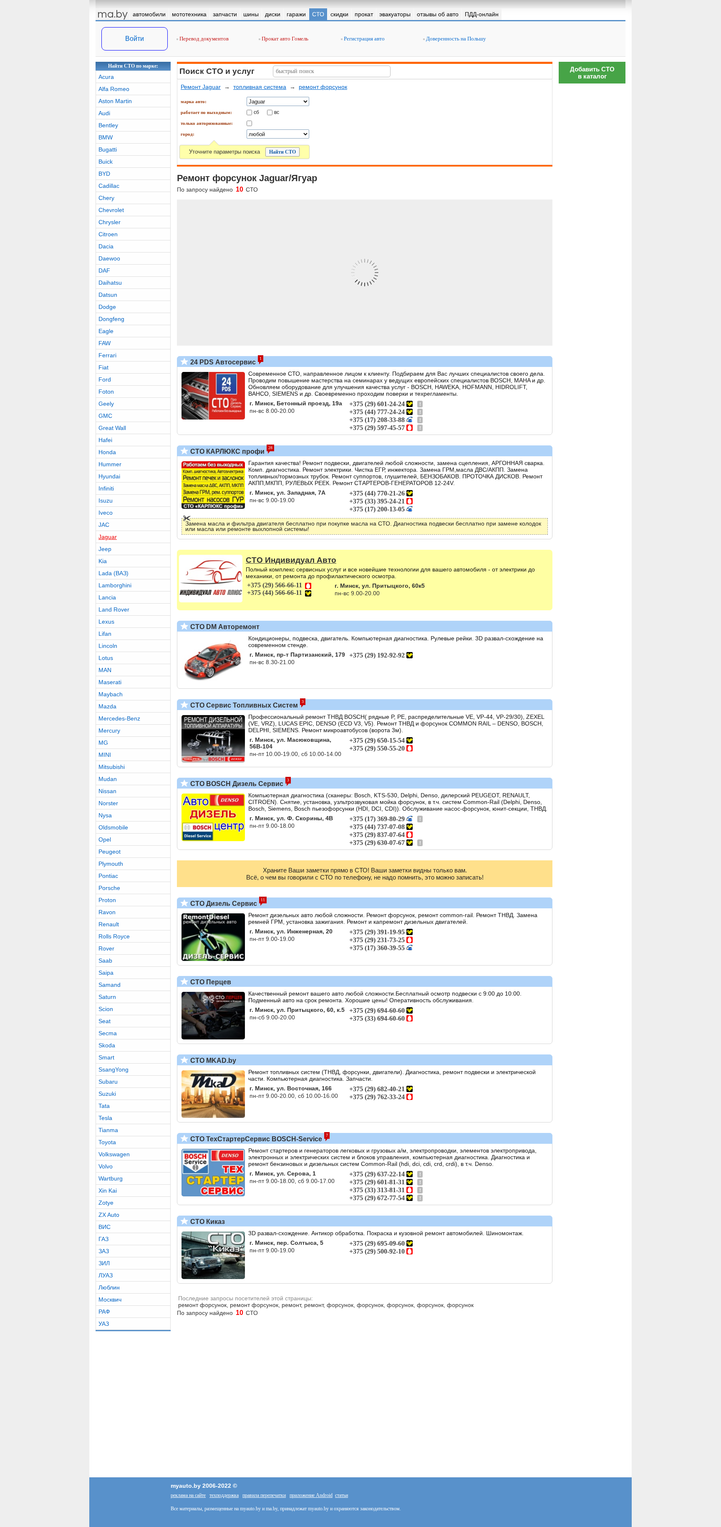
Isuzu (105, 500)
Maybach (110, 694)
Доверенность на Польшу (455, 38)
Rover (106, 948)
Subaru (108, 1081)
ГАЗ (103, 1239)
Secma (107, 1033)
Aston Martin (115, 101)
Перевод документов (203, 38)
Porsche (109, 888)
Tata (104, 1105)
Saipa (105, 972)
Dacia (105, 246)
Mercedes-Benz (119, 718)
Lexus (106, 621)
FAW (104, 343)
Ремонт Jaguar (201, 86)
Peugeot (109, 851)
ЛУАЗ (105, 1275)
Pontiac (108, 875)
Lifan (104, 633)
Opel (104, 839)
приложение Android (311, 1495)
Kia (102, 561)
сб (256, 112)
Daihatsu (110, 282)
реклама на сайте (188, 1495)
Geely (106, 403)
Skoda (106, 1045)
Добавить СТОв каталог (592, 73)
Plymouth (110, 863)
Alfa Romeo (113, 89)
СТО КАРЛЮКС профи (227, 451)
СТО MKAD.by (212, 1060)
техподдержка (224, 1495)
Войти (134, 38)
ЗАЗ (103, 1251)
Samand (109, 984)
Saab (105, 960)
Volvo (105, 1166)
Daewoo (109, 258)
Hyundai (109, 476)
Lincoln (107, 645)
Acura (106, 76)
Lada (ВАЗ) (113, 573)
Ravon (107, 912)
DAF (104, 270)
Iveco (105, 512)
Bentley (108, 125)
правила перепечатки (264, 1495)
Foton (106, 391)
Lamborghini (114, 585)
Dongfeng (111, 319)
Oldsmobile (113, 827)
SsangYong (113, 1069)
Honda (107, 452)
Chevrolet (111, 210)
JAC (103, 524)
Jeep (104, 549)
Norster (108, 803)
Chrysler (109, 222)
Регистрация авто (364, 38)
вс (276, 112)
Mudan (107, 779)
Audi (104, 113)
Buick (105, 161)
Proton (107, 900)
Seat (104, 1021)
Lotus (105, 658)
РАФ (104, 1311)
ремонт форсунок (323, 86)
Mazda (107, 706)
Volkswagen (114, 1154)
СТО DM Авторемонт (224, 626)
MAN (104, 670)
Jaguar (107, 536)
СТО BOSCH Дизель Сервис (236, 783)
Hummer (109, 464)
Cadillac (108, 185)
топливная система (259, 86)
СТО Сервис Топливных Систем (243, 705)
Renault (108, 924)
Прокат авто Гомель (284, 38)
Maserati (109, 682)
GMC (105, 415)
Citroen (108, 234)
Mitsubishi (111, 767)
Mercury (109, 730)
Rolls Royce (114, 936)
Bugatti (107, 149)
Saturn (107, 997)
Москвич (109, 1299)
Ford (104, 379)
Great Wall (112, 428)
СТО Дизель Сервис (223, 903)
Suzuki (107, 1093)
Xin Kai (107, 1190)
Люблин (109, 1287)
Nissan (107, 791)
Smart (106, 1057)
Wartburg (110, 1178)
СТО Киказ (207, 1221)
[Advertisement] (592, 1171)
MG (103, 742)
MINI (104, 754)
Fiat (103, 367)
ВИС (104, 1227)
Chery (106, 198)
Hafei (105, 440)
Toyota (107, 1142)
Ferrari (107, 355)
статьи (341, 1495)
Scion (105, 1009)
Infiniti (106, 488)
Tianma (108, 1130)
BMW (105, 137)
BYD (104, 173)
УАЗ (103, 1323)
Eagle (105, 331)
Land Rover (113, 609)
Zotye (105, 1202)
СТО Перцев (210, 982)
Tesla (105, 1118)
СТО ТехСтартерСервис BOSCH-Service (255, 1139)
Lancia (107, 597)
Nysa (105, 815)
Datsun (107, 294)
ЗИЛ (104, 1263)
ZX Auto (108, 1214)
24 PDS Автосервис (222, 362)
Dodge (107, 306)
